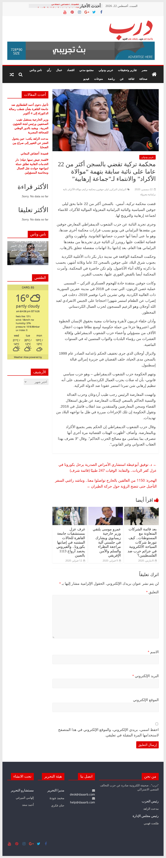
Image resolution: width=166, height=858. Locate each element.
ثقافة (131, 79)
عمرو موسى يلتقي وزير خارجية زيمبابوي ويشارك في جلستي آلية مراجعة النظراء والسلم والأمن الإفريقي (107, 542)
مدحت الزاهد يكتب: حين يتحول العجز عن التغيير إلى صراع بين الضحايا (30, 143)
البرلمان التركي (118, 189)
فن (121, 79)
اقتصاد (70, 70)
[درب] (154, 74)
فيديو (86, 79)
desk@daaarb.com (82, 794)
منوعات (98, 79)
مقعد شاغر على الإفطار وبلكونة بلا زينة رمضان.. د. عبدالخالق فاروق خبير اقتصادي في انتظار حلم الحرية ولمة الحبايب (28, 245)
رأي (49, 70)
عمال (59, 70)
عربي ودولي (106, 70)
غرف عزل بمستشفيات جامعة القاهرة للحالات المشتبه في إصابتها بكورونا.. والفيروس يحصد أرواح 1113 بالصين (70, 542)
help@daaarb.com (82, 802)
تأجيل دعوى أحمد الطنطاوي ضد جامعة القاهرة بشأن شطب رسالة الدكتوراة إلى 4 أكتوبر (28, 109)
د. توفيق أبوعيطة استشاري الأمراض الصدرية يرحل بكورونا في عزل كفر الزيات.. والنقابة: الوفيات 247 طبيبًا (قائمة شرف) (108, 467)
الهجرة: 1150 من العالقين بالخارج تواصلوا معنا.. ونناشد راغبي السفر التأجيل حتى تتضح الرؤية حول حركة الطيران (106, 483)
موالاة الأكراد (75, 189)
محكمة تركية (89, 189)
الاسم (153, 652)
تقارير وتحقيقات (127, 70)
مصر (144, 70)
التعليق (152, 592)
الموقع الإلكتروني (146, 700)
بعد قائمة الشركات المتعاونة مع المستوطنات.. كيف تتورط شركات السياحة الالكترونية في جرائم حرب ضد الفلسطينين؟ (142, 542)
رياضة (111, 79)
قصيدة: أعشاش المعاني (65, 6)
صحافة (143, 79)
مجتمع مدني (86, 70)
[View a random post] (11, 74)
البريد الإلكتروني (145, 676)
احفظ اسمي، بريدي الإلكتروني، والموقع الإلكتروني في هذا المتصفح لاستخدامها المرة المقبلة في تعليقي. (108, 732)
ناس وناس (36, 70)
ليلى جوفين (103, 189)
